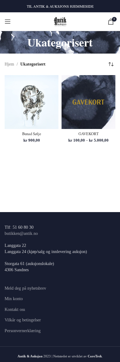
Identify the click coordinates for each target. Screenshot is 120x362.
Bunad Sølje (31, 133)
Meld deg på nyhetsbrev (25, 288)
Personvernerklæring (23, 330)
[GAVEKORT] (88, 102)
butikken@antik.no (21, 233)
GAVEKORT (88, 133)
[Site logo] (60, 21)
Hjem (9, 64)
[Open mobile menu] (8, 21)
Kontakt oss (15, 309)
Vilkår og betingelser (23, 320)
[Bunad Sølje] (31, 102)
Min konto (14, 298)
